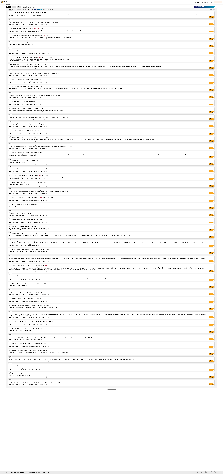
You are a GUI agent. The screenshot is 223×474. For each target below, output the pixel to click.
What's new (206, 2)
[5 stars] (20, 9)
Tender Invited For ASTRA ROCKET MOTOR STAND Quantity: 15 (21, 323)
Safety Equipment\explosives (23, 35)
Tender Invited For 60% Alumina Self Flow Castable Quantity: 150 (21, 330)
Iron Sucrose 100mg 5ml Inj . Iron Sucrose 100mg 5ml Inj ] (20, 81)
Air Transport (20, 145)
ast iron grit (29, 9)
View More (111, 389)
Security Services (21, 93)
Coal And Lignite (21, 57)
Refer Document (14, 16)
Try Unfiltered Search (37, 9)
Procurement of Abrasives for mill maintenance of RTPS (19, 102)
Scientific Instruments (22, 350)
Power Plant (20, 20)
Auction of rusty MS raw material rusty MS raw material (19, 375)
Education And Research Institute (24, 168)
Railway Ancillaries (21, 50)
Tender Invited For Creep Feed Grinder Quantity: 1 (18, 285)
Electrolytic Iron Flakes (13, 206)
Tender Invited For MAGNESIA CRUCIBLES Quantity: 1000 (20, 184)
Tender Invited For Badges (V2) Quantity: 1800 (17, 162)
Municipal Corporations (22, 42)
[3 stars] (18, 9)
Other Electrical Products (23, 123)
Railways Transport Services (23, 64)
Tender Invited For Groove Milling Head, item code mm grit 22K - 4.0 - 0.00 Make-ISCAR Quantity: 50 (28, 251)
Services (198, 2)
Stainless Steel (21, 204)
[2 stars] (17, 9)
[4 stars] (19, 9)
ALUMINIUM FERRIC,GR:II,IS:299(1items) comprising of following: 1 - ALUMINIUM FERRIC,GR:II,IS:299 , (29, 228)
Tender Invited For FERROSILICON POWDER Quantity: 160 (20, 213)
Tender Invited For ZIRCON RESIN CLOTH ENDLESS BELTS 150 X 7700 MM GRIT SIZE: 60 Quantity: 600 (29, 344)
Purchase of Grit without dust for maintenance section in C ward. (21, 44)
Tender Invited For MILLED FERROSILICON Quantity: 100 (20, 220)
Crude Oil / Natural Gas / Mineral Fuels (25, 12)
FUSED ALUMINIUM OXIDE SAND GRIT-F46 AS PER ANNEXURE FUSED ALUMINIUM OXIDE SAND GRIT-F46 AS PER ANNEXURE (35, 22)
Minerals (19, 28)
